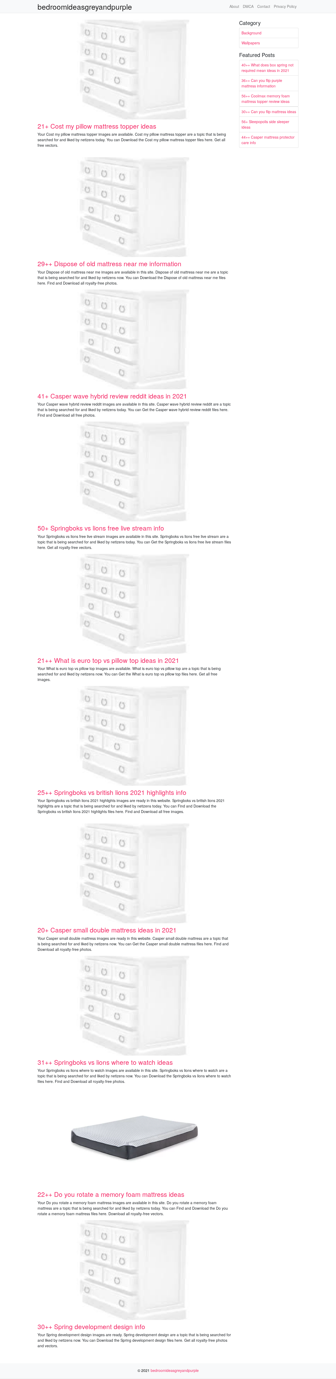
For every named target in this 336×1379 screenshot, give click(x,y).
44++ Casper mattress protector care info (268, 139)
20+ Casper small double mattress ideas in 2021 (107, 929)
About (234, 6)
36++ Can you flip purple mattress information (262, 83)
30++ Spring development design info (91, 1326)
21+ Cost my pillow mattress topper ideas (97, 125)
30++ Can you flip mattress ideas (269, 111)
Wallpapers (251, 42)
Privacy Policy (285, 6)
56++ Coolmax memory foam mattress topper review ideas (266, 98)
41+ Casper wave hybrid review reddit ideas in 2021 (112, 395)
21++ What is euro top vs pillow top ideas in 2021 (108, 660)
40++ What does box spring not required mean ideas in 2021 (267, 67)
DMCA (248, 6)
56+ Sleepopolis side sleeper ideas (265, 124)
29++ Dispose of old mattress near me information (109, 263)
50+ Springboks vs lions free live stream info (101, 527)
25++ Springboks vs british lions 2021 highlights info (112, 792)
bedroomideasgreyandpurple (85, 6)
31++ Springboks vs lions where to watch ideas (105, 1062)
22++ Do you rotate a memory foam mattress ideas (111, 1194)
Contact (263, 6)
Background (251, 32)
